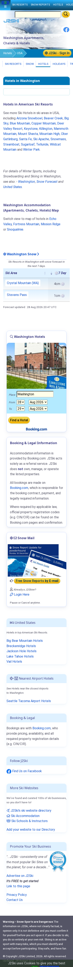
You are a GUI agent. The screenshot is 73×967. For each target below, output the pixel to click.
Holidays (58, 63)
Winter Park (31, 149)
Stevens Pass (17, 295)
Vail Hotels (14, 661)
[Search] (66, 14)
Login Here (21, 594)
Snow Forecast (46, 182)
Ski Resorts (12, 63)
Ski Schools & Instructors (29, 821)
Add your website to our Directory (30, 829)
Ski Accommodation (25, 816)
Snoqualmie (15, 229)
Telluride (42, 144)
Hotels (7, 53)
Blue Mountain (20, 123)
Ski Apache (41, 139)
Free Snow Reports (37, 581)
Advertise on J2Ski (19, 876)
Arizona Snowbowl (29, 118)
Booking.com (41, 728)
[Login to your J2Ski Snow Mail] (36, 560)
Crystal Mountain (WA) (23, 283)
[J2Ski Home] (11, 22)
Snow (29, 63)
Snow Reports (40, 4)
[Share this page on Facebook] (66, 31)
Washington (26, 182)
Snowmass (58, 139)
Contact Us (14, 900)
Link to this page (18, 886)
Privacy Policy (16, 895)
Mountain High (49, 134)
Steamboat (11, 144)
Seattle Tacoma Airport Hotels (28, 701)
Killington (45, 129)
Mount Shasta (28, 134)
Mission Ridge (50, 224)
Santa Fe (25, 139)
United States (12, 187)
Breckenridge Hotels (21, 646)
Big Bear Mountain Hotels (24, 641)
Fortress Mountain (26, 224)
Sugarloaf (28, 144)
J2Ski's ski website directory (30, 810)
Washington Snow (21, 254)
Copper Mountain (43, 123)
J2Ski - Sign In (59, 53)
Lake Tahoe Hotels (20, 656)
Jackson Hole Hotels (21, 651)
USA (20, 53)
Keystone (31, 129)
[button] (45, 273)
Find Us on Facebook (26, 771)
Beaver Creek (53, 118)
